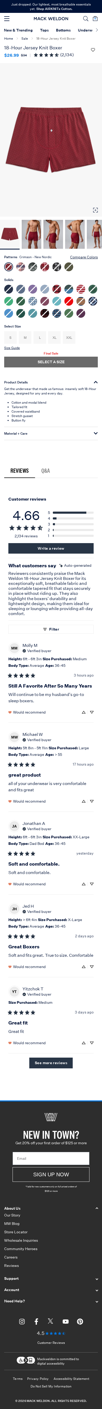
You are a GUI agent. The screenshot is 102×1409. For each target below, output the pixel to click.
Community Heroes (20, 1248)
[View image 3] (53, 234)
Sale (24, 38)
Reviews (19, 470)
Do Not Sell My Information (51, 1386)
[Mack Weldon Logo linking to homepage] (51, 18)
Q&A (45, 470)
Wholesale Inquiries (21, 1240)
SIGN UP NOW (51, 1174)
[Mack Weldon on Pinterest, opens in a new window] (80, 1322)
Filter (54, 629)
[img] (75, 565)
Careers (11, 1257)
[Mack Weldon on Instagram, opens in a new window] (22, 1322)
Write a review (51, 548)
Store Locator (15, 1232)
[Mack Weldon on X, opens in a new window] (51, 1322)
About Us (12, 1208)
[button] (85, 18)
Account (11, 1289)
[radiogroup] (51, 289)
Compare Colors (84, 257)
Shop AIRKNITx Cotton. (54, 9)
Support (11, 1278)
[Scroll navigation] (97, 30)
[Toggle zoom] (95, 210)
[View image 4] (75, 234)
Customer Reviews (51, 1342)
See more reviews (51, 1062)
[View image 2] (31, 234)
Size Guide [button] (12, 348)
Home (8, 38)
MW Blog (12, 1223)
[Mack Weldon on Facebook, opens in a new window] (36, 1322)
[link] (53, 55)
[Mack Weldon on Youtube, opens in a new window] (66, 1322)
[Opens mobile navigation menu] (6, 18)
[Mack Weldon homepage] (51, 1117)
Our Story (12, 1215)
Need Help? (14, 1301)
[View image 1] (10, 234)
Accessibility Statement (71, 1378)
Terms (17, 1378)
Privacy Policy (38, 1378)
